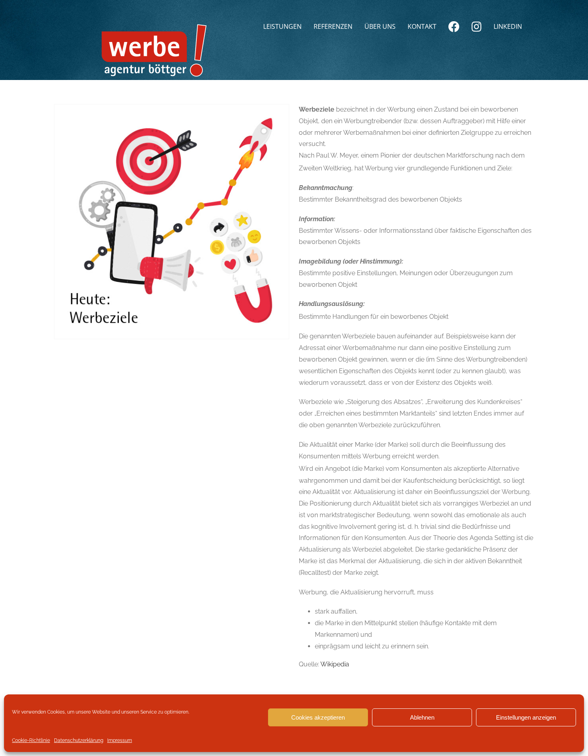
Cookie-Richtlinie (31, 740)
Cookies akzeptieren (318, 717)
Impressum (119, 740)
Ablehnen (422, 717)
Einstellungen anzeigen (526, 717)
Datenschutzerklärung (78, 740)
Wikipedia (334, 664)
